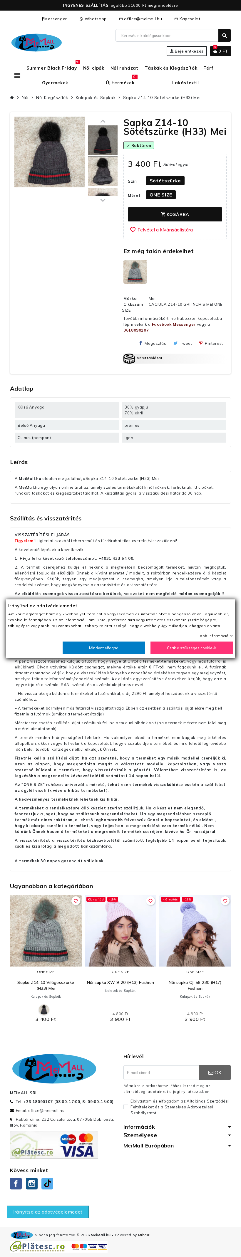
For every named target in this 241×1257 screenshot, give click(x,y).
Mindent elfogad (103, 648)
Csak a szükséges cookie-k (191, 648)
